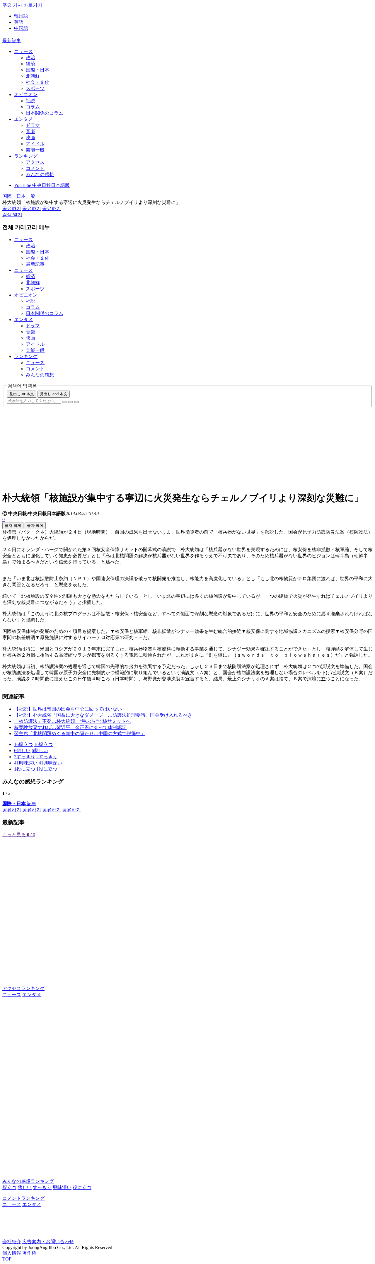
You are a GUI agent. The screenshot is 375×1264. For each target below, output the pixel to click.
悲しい (25, 1187)
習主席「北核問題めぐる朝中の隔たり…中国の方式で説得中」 (79, 733)
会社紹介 (11, 1241)
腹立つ (9, 1187)
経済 (30, 63)
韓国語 (21, 15)
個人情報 (11, 1253)
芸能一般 (35, 149)
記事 (19, 803)
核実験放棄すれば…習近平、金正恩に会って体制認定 (70, 727)
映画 (30, 137)
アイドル (35, 143)
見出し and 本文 (53, 394)
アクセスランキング (23, 988)
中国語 (21, 28)
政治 (30, 57)
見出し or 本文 (21, 394)
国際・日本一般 (18, 196)
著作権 (29, 1253)
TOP (6, 1258)
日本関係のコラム (44, 112)
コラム (33, 106)
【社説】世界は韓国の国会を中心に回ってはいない (68, 708)
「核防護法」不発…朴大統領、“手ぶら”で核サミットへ (72, 721)
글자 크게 (35, 525)
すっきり (42, 1187)
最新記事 (11, 40)
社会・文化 (37, 82)
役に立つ (82, 1187)
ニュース (23, 51)
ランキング (26, 156)
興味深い (62, 1187)
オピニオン (26, 94)
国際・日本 (37, 69)
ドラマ (33, 125)
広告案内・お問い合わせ (48, 1241)
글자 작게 (13, 525)
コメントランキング (23, 1198)
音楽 (30, 131)
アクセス (35, 162)
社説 (30, 100)
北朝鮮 (33, 76)
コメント (35, 168)
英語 (18, 22)
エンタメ (23, 119)
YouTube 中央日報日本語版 (42, 185)
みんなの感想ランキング (28, 1181)
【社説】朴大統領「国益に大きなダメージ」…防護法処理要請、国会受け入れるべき (103, 715)
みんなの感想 (40, 174)
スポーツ (35, 88)
